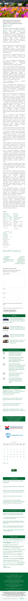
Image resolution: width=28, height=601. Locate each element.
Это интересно (14, 478)
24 (7, 456)
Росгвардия (7, 542)
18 (10, 454)
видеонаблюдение (16, 548)
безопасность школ (18, 546)
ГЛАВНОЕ (14, 315)
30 (4, 459)
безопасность (7, 546)
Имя (4, 288)
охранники (16, 561)
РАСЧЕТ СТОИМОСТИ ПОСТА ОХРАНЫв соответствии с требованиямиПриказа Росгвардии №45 (14, 419)
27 (17, 456)
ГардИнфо (14, 7)
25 (10, 456)
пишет (8, 42)
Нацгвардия (21, 540)
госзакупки (6, 549)
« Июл (4, 463)
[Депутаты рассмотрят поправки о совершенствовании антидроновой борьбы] (18, 221)
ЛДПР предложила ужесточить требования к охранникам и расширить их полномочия (15, 354)
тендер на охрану (9, 564)
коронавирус (5, 551)
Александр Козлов (6, 539)
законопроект (14, 549)
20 (17, 454)
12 (14, 451)
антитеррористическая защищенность (10, 544)
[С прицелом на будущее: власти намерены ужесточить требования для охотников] (8, 239)
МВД (18, 540)
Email (4, 293)
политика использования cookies (14, 596)
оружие (16, 250)
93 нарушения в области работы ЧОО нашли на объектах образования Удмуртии (16, 374)
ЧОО (18, 542)
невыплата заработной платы (18, 552)
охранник (10, 561)
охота (19, 250)
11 (10, 451)
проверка (10, 562)
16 (4, 454)
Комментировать (7, 26)
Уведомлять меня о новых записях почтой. (12, 308)
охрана (5, 556)
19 (14, 454)
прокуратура (21, 562)
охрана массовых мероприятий (13, 556)
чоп (4, 567)
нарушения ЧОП (7, 553)
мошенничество (18, 551)
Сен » (7, 463)
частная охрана (18, 564)
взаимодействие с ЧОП (7, 548)
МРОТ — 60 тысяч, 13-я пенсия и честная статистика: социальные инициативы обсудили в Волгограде (13, 526)
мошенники (10, 551)
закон (10, 549)
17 (7, 454)
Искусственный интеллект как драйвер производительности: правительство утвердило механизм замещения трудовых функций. (14, 502)
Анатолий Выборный (15, 539)
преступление (5, 562)
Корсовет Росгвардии (12, 540)
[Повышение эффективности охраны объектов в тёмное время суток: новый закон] (8, 221)
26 (14, 456)
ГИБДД (24, 539)
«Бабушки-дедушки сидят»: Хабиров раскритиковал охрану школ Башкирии (13, 530)
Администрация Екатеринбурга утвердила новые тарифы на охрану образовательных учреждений (13, 514)
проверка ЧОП (14, 562)
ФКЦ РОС (15, 542)
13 (17, 451)
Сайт (4, 297)
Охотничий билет (6, 251)
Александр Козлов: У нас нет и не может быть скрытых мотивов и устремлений (17, 341)
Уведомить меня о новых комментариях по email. (12, 304)
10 (7, 451)
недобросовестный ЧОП (7, 554)
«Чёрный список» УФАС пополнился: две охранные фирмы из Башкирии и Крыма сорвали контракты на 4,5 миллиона (13, 522)
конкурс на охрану (21, 549)
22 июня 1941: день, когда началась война (12, 496)
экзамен (19, 251)
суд (4, 564)
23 (4, 456)
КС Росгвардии (6, 540)
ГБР (21, 539)
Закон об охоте (12, 250)
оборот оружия (14, 554)
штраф (8, 567)
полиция (21, 560)
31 (7, 459)
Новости (11, 25)
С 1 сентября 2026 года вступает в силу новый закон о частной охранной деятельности (14, 518)
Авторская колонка (14, 387)
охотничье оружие (13, 251)
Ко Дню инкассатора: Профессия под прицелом (13, 486)
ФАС (12, 542)
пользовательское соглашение (9, 598)
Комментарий (6, 273)
